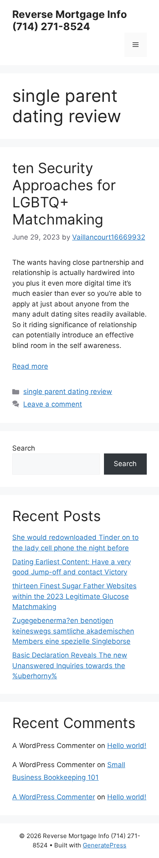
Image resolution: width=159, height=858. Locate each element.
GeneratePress (104, 845)
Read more (30, 366)
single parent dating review (67, 391)
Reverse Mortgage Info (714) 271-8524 (69, 20)
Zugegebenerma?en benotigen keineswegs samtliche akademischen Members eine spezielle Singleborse (73, 630)
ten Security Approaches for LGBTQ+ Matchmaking (64, 193)
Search (23, 448)
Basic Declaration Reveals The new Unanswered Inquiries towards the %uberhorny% (69, 665)
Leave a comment (52, 404)
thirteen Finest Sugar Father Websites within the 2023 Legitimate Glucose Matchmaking (74, 596)
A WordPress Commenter (53, 797)
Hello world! (126, 745)
